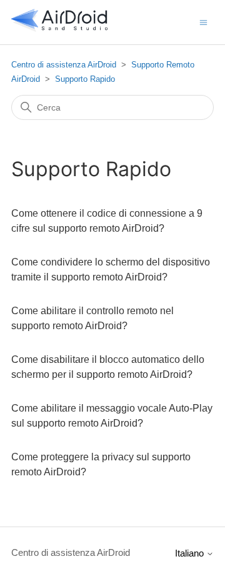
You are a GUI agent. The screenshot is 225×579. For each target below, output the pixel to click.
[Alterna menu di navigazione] (203, 21)
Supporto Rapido (85, 79)
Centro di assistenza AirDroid (63, 64)
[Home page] (59, 28)
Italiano (190, 553)
